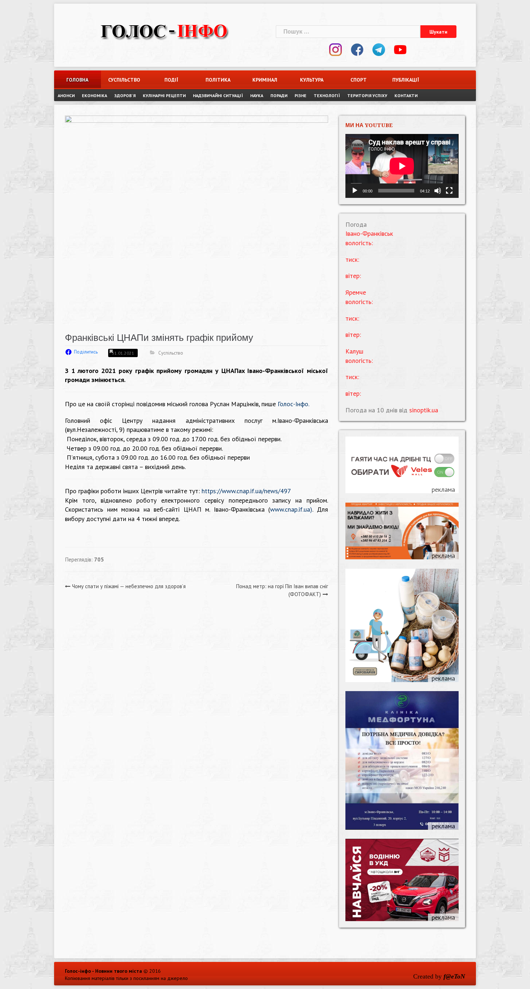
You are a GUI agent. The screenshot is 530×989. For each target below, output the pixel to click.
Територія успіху (367, 95)
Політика (218, 80)
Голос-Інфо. (293, 404)
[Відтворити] (354, 190)
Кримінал (264, 80)
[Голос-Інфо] (164, 30)
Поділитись (86, 352)
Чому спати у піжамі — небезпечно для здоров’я (129, 586)
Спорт (358, 80)
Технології (327, 95)
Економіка (94, 95)
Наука (256, 95)
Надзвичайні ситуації (218, 95)
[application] (402, 166)
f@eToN (454, 976)
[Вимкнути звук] (437, 190)
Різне (300, 95)
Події (171, 80)
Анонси (66, 95)
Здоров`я (125, 95)
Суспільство (124, 80)
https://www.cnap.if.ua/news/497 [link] (246, 491)
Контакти (406, 95)
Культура (311, 80)
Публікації (405, 80)
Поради (278, 95)
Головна (77, 80)
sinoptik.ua (423, 410)
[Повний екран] (449, 190)
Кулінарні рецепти (164, 95)
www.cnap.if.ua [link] (290, 509)
